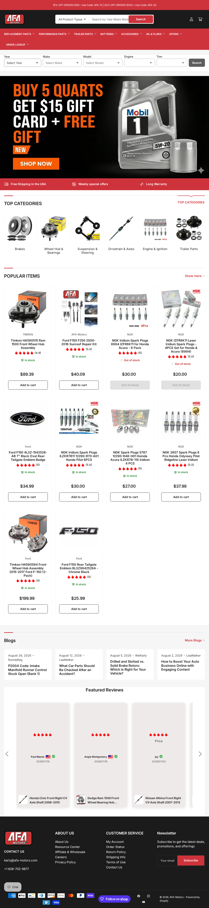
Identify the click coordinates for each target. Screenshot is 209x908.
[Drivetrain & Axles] (121, 228)
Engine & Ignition (155, 249)
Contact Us (114, 867)
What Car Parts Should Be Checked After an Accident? (77, 670)
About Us (61, 842)
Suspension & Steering (88, 251)
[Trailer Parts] (189, 228)
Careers (61, 857)
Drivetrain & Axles (121, 249)
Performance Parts (52, 34)
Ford (28, 446)
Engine (128, 56)
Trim (159, 56)
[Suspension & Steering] (87, 228)
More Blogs (193, 640)
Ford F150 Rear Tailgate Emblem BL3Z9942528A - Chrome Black (79, 568)
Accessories (130, 34)
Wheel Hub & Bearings (53, 251)
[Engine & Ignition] (155, 228)
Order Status (115, 847)
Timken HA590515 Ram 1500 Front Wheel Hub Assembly (28, 344)
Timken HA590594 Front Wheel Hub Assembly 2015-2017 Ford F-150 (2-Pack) (28, 570)
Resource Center (67, 847)
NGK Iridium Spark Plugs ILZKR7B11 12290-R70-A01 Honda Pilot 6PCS (79, 456)
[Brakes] (20, 228)
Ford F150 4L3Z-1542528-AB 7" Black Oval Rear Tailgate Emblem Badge (28, 456)
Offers (174, 34)
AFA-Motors (79, 334)
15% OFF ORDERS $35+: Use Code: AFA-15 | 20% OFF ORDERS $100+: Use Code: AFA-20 (104, 5)
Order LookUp (15, 44)
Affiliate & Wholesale (70, 852)
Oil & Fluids (154, 34)
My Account (115, 842)
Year (7, 56)
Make (46, 56)
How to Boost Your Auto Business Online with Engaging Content (180, 665)
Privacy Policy (65, 862)
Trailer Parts (83, 34)
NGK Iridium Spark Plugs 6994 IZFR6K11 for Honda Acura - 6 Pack (130, 344)
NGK (130, 334)
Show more (193, 276)
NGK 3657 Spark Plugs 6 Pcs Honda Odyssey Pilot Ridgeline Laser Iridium (181, 456)
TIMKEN (28, 334)
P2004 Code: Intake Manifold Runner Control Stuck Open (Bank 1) (27, 670)
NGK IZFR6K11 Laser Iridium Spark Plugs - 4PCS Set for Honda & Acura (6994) (181, 345)
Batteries (107, 34)
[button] (9, 756)
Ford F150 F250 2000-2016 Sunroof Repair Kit (79, 342)
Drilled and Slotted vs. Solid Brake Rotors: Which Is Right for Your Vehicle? (128, 667)
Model (87, 56)
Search (141, 19)
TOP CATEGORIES (191, 202)
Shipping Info (116, 857)
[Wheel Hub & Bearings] (54, 228)
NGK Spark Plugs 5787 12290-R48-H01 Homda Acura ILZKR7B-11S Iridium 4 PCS (130, 457)
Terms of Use (116, 862)
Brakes (20, 249)
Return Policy (116, 852)
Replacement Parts (17, 34)
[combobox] (121, 19)
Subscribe (191, 860)
